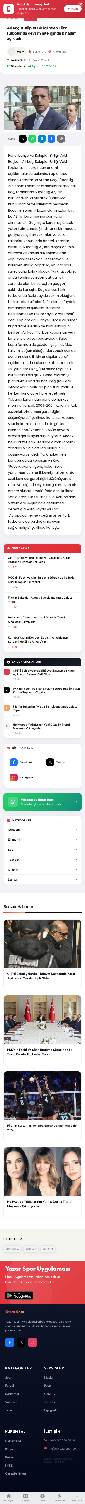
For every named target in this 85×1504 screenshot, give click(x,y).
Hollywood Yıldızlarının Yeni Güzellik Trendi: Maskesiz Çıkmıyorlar (37, 619)
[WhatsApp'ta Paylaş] (32, 139)
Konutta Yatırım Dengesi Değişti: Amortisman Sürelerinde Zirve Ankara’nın (38, 640)
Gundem (14, 829)
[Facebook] (9, 1342)
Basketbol (12, 1394)
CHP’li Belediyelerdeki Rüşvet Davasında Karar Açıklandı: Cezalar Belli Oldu (39, 560)
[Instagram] (32, 1342)
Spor (11, 849)
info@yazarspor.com (64, 1448)
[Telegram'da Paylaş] (42, 139)
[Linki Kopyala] (61, 139)
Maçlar (49, 1377)
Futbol (31, 18)
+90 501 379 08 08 (63, 1440)
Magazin (13, 869)
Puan (47, 1385)
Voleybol (11, 1402)
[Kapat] (80, 4)
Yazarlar (50, 1402)
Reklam (10, 1457)
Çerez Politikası (15, 1473)
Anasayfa (13, 18)
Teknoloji (14, 859)
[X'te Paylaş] (23, 139)
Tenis (8, 1410)
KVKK (9, 1465)
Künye (9, 1449)
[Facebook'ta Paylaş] (51, 139)
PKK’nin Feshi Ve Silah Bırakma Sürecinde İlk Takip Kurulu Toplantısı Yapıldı (41, 580)
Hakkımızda (13, 1441)
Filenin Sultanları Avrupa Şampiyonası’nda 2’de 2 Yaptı (40, 600)
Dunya (12, 879)
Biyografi (50, 1410)
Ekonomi (14, 839)
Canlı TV (50, 1394)
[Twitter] (21, 1342)
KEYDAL (67, 1458)
